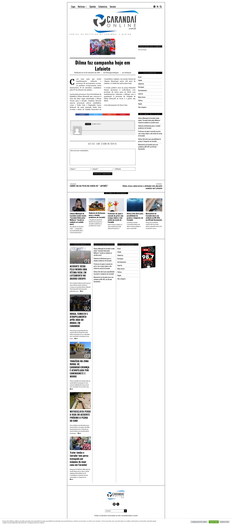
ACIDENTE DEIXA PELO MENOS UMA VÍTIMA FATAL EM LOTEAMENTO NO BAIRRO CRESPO (78, 272)
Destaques (109, 73)
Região (116, 73)
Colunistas (141, 84)
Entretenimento (142, 90)
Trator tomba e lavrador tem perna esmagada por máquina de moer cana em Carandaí (79, 458)
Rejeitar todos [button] (224, 522)
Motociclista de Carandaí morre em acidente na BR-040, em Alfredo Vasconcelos (148, 147)
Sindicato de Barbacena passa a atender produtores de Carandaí (149, 127)
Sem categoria (142, 107)
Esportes (140, 94)
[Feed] (157, 6)
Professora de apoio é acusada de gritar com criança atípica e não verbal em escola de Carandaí (150, 133)
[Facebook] (154, 6)
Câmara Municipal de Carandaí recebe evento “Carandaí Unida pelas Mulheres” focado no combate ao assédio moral (149, 120)
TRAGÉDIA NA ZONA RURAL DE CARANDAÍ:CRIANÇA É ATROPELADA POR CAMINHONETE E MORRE (79, 368)
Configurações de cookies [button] (199, 522)
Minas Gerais (141, 97)
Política (140, 100)
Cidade (140, 80)
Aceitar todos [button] (214, 522)
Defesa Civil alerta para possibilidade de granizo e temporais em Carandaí (149, 140)
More (81, 291)
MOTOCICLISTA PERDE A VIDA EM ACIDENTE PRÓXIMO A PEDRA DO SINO (80, 416)
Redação (128, 73)
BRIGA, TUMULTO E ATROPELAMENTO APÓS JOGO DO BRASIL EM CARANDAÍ (79, 320)
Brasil (139, 77)
